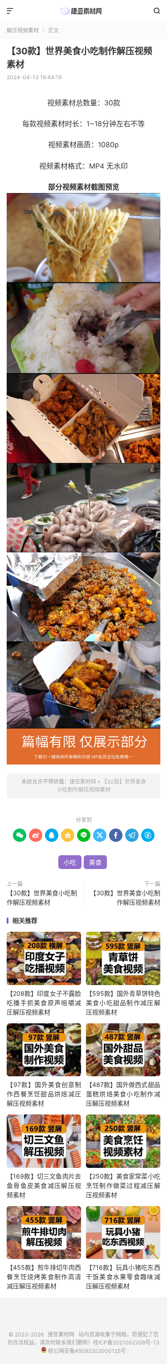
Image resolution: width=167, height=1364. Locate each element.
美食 (95, 862)
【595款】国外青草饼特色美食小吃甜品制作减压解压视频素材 (123, 1003)
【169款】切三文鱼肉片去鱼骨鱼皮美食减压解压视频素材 (44, 1185)
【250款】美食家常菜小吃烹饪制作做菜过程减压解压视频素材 (123, 1185)
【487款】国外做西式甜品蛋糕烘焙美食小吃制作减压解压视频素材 (123, 1094)
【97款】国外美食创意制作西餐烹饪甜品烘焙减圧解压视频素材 (44, 1094)
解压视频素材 (23, 30)
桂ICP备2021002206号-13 (126, 1342)
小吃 (70, 862)
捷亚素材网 (83, 11)
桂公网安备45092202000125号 (86, 1351)
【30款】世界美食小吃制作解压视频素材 (42, 897)
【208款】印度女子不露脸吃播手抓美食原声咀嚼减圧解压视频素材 (44, 1003)
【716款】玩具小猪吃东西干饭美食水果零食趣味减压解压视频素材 (123, 1276)
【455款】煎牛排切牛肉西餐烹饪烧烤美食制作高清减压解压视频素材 (44, 1276)
